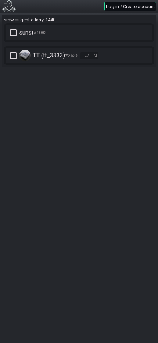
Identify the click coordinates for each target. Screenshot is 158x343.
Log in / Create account (130, 6)
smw (9, 19)
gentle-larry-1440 (37, 19)
